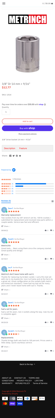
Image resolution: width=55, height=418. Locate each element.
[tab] (6, 201)
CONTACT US (20, 378)
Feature (23, 148)
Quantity (5, 107)
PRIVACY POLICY (24, 380)
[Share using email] (20, 155)
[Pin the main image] (17, 155)
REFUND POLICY (22, 383)
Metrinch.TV (21, 391)
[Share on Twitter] (14, 155)
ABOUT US (6, 378)
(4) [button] (12, 184)
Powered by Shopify (10, 393)
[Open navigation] (4, 3)
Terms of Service (40, 383)
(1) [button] (12, 186)
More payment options (28, 134)
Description (9, 148)
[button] (6, 226)
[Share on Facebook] (10, 155)
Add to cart (27, 121)
